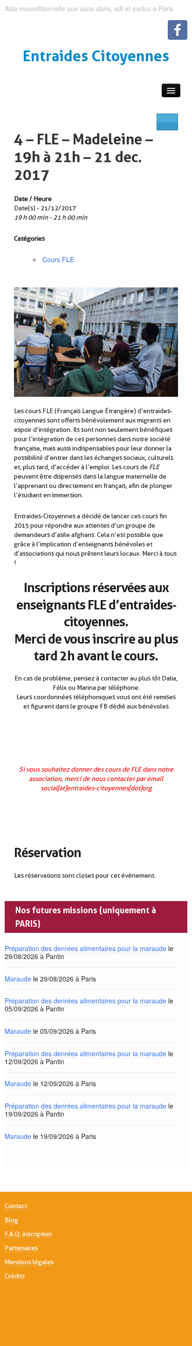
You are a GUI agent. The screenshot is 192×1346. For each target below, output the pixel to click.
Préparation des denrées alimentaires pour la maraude (85, 948)
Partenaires (21, 1248)
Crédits (15, 1276)
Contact (16, 1206)
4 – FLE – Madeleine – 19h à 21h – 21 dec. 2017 (83, 157)
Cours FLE (58, 259)
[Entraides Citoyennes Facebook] (177, 30)
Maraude (18, 978)
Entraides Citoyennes (96, 56)
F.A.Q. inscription (28, 1234)
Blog (11, 1220)
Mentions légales (29, 1262)
